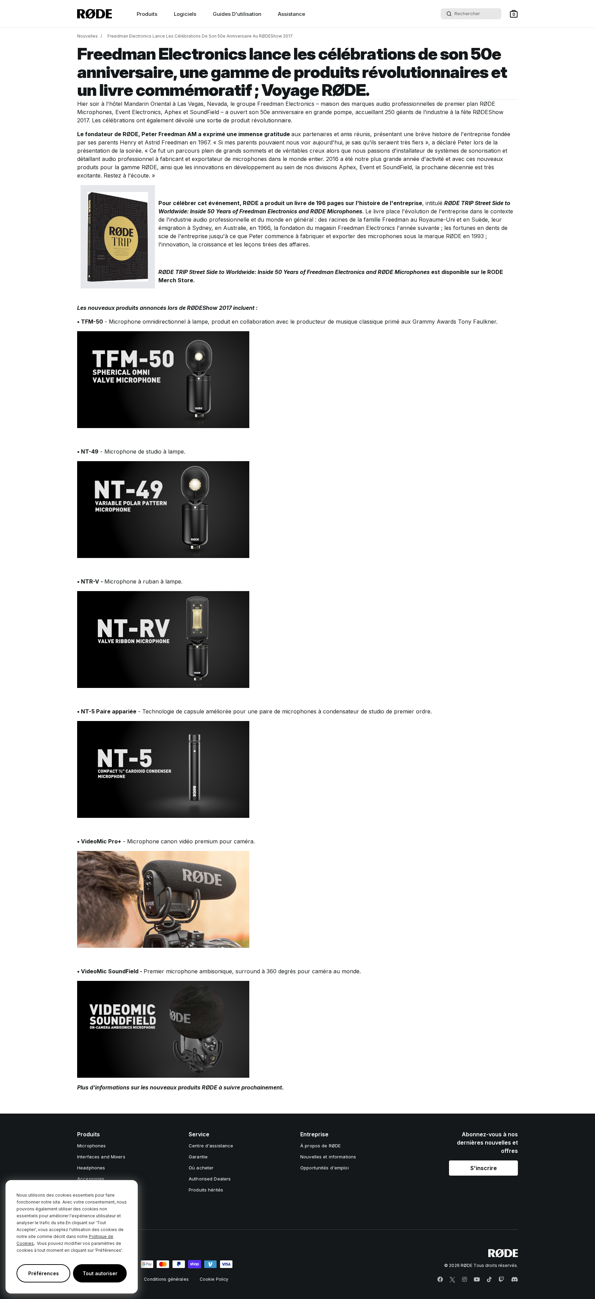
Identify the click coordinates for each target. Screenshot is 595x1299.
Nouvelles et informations (328, 1156)
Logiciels (185, 14)
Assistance (291, 14)
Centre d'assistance (211, 1145)
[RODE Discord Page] (514, 1279)
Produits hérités (206, 1190)
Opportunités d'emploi (324, 1167)
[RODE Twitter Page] (452, 1279)
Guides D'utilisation (237, 14)
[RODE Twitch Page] (501, 1279)
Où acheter (201, 1167)
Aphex (172, 112)
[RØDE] (94, 14)
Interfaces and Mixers (101, 1156)
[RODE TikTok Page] (489, 1279)
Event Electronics (138, 112)
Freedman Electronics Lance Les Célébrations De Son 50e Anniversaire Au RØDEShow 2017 (200, 36)
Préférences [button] (43, 1273)
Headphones (91, 1167)
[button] (514, 14)
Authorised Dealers (210, 1178)
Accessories (90, 1178)
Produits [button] (147, 14)
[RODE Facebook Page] (440, 1279)
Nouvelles (87, 36)
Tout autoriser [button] (100, 1273)
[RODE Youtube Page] (477, 1279)
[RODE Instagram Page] (464, 1279)
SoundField (204, 112)
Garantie (198, 1156)
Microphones (91, 1145)
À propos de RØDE (320, 1145)
